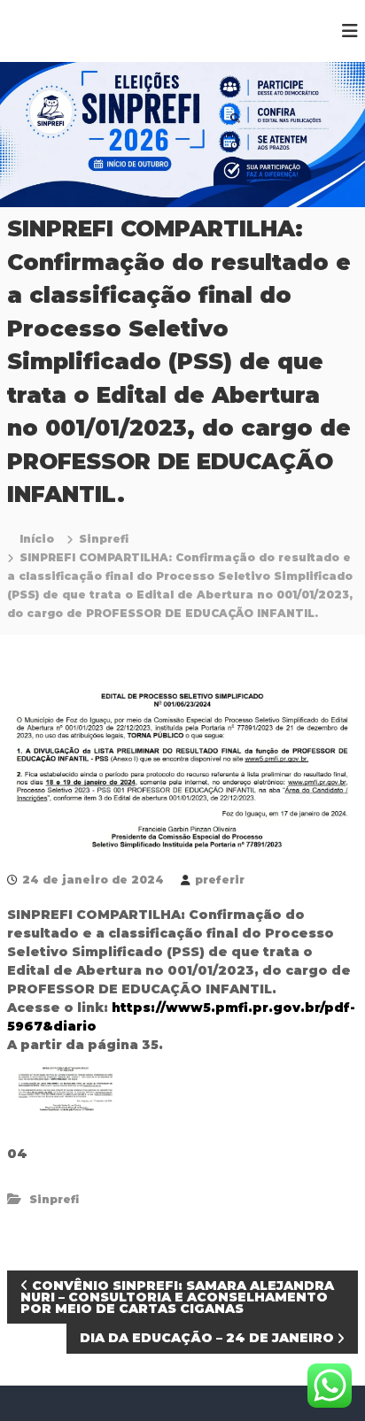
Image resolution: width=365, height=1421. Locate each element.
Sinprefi (103, 538)
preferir (220, 879)
